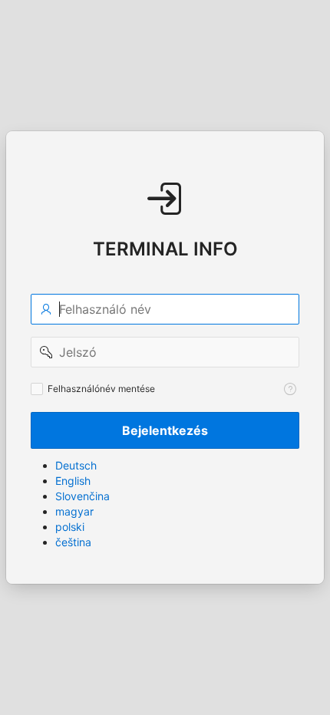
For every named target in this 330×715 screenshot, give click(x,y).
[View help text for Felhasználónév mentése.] (290, 389)
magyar (74, 511)
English (73, 480)
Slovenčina (82, 495)
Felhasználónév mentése (101, 388)
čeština (73, 542)
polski (69, 526)
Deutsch (76, 465)
